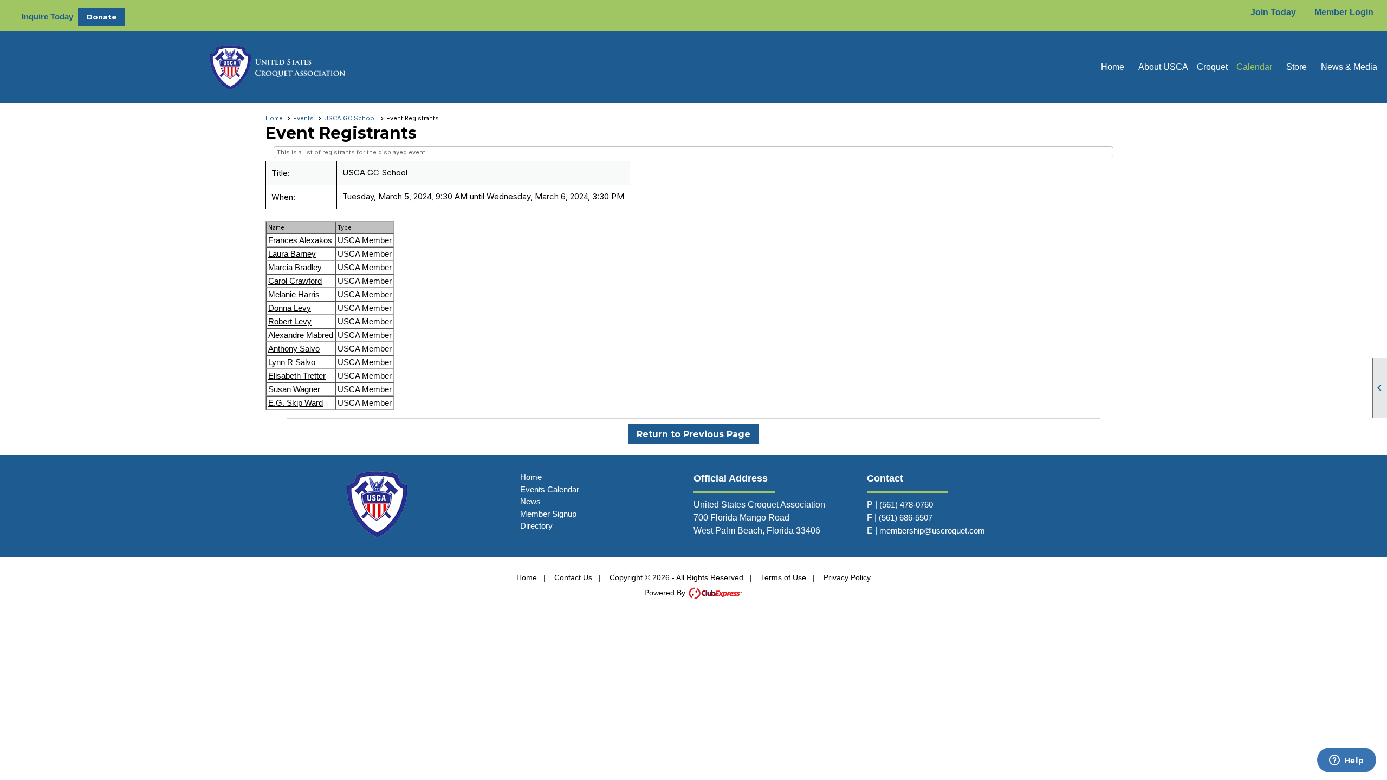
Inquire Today (47, 16)
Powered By (666, 592)
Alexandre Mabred (300, 335)
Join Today (1273, 12)
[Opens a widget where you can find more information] (1346, 761)
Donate (101, 16)
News (530, 501)
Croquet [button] (1212, 67)
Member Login (1343, 12)
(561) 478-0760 (906, 504)
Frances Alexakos (300, 240)
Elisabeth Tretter (297, 375)
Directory (536, 525)
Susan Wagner (294, 389)
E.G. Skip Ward (295, 402)
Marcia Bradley (295, 267)
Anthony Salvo (294, 348)
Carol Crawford (295, 280)
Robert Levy (290, 321)
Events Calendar (549, 489)
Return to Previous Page (693, 434)
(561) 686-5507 (905, 517)
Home (1112, 67)
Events (303, 118)
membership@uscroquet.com (932, 530)
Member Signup (548, 513)
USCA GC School (350, 118)
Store (1296, 67)
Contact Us (573, 577)
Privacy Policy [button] (847, 577)
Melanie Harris (294, 294)
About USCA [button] (1163, 67)
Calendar (1254, 67)
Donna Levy (289, 308)
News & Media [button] (1349, 67)
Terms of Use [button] (783, 577)
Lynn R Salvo (291, 362)
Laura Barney (292, 253)
